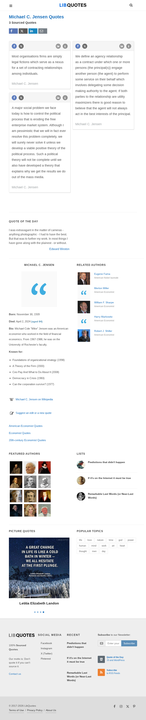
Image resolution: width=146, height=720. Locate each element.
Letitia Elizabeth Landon (39, 603)
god (120, 540)
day (104, 551)
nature (100, 540)
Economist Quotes (20, 433)
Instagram (46, 648)
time (111, 540)
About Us (51, 710)
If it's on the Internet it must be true (109, 478)
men (94, 551)
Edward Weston (59, 249)
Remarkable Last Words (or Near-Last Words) (79, 676)
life (80, 540)
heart (122, 545)
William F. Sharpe (104, 302)
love (89, 540)
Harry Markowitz (103, 316)
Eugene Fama (102, 273)
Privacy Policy (35, 710)
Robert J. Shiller (103, 331)
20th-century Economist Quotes (27, 440)
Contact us (15, 673)
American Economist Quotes (26, 425)
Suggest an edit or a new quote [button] (33, 412)
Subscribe (129, 643)
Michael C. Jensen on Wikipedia (34, 399)
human (82, 545)
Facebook (46, 643)
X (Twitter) (46, 653)
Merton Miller (101, 288)
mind (93, 545)
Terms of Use (16, 710)
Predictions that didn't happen (106, 462)
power (131, 540)
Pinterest (46, 658)
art (113, 545)
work (104, 545)
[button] (131, 4)
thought (83, 551)
